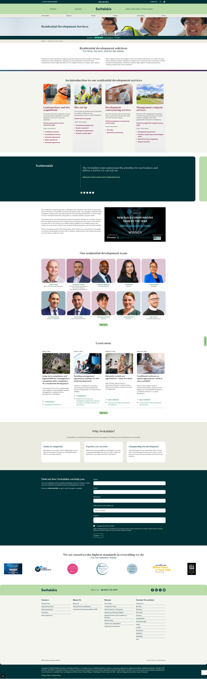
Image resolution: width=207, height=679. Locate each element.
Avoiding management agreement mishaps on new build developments (86, 378)
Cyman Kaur (128, 284)
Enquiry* (96, 515)
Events (164, 15)
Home (43, 41)
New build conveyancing (115, 132)
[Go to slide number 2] (84, 193)
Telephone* (97, 497)
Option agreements (51, 140)
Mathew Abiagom (103, 284)
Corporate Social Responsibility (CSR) (85, 609)
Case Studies (45, 15)
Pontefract (139, 630)
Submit (97, 536)
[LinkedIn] (156, 590)
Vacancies (44, 612)
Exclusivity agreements (52, 137)
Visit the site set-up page (82, 118)
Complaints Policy (110, 606)
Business (78, 9)
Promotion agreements (52, 142)
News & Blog (140, 15)
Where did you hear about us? (103, 505)
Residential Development (53, 404)
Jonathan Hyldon (78, 284)
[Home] (103, 9)
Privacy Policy (151, 660)
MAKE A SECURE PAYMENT (50, 1)
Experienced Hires (47, 606)
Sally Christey (113, 400)
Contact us (153, 1)
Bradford (139, 609)
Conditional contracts (52, 132)
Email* (95, 488)
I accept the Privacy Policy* (106, 526)
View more (103, 325)
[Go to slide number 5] (93, 193)
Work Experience (46, 615)
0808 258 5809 (103, 2)
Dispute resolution (144, 142)
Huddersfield (140, 618)
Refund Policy (108, 620)
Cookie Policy (161, 660)
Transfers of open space (84, 133)
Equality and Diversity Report (114, 612)
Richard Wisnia (53, 317)
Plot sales (110, 130)
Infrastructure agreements (84, 125)
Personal (53, 9)
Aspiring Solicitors (47, 609)
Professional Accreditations (82, 606)
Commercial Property (115, 403)
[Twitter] (160, 590)
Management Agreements (85, 401)
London (138, 627)
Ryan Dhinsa (78, 317)
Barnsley (139, 606)
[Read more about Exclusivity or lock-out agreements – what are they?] (119, 363)
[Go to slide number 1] (81, 193)
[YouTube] (164, 590)
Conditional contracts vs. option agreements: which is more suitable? (149, 378)
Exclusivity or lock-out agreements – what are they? (118, 377)
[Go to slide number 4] (90, 193)
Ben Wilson (153, 317)
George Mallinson (103, 317)
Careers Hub (45, 603)
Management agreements (84, 131)
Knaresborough (141, 621)
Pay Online (108, 603)
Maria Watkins (128, 317)
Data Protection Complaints (113, 609)
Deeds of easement (82, 128)
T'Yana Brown (153, 284)
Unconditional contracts (52, 134)
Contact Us (139, 603)
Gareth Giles (53, 284)
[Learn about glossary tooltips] (164, 1)
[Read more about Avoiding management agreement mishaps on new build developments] (88, 363)
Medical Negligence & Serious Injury (139, 9)
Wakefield (139, 636)
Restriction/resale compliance (148, 139)
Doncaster (139, 612)
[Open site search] (160, 1)
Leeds (138, 624)
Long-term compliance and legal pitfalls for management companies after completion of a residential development (55, 380)
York (137, 639)
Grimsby (139, 615)
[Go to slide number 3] (87, 193)
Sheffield (139, 633)
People (93, 15)
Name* (95, 479)
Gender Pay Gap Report (112, 623)
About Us (76, 603)
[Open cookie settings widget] (3, 676)
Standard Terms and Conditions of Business (115, 616)
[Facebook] (152, 590)
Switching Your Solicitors (112, 626)
